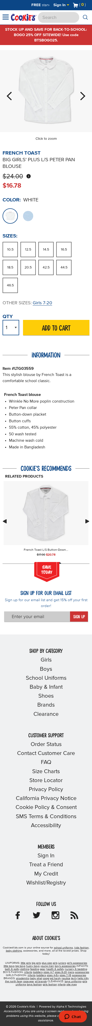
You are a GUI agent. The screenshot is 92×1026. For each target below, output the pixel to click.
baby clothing (14, 950)
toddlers (38, 972)
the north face (13, 981)
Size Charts (46, 771)
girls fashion (50, 984)
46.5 (10, 285)
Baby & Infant (46, 687)
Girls (46, 660)
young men (47, 966)
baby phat (36, 978)
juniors (62, 963)
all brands (41, 981)
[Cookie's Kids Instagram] (55, 917)
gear (42, 969)
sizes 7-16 (65, 975)
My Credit (46, 874)
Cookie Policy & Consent (46, 807)
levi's (74, 978)
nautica (66, 978)
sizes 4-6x (53, 975)
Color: (12, 199)
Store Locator (46, 780)
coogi (46, 978)
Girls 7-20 (42, 303)
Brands (46, 705)
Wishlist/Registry (46, 883)
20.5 (28, 267)
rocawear (28, 981)
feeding (34, 969)
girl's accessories (77, 963)
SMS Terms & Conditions (46, 816)
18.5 (10, 267)
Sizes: (10, 236)
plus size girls (49, 963)
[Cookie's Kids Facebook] (17, 917)
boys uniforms (73, 981)
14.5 (46, 249)
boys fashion (34, 984)
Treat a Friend (46, 865)
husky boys (33, 966)
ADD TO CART (56, 328)
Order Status (46, 744)
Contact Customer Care (46, 753)
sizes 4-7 (48, 972)
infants (28, 972)
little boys (9, 966)
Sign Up (79, 617)
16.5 (64, 249)
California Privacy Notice (46, 798)
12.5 (28, 249)
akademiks (22, 978)
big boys (20, 966)
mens (71, 972)
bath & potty (12, 969)
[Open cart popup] (88, 5)
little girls (26, 963)
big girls (36, 963)
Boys (46, 669)
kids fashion (81, 947)
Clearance (46, 714)
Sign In (60, 5)
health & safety (55, 969)
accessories (82, 972)
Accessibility (46, 825)
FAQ (46, 762)
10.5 (10, 249)
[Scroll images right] (87, 521)
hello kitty (83, 978)
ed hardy (55, 978)
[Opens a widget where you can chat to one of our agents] (73, 1017)
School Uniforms (46, 678)
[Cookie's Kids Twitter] (36, 917)
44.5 (64, 267)
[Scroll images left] (5, 521)
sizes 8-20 (61, 972)
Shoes (46, 696)
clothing (24, 969)
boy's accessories (65, 966)
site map (71, 984)
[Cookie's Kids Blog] (74, 917)
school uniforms (63, 947)
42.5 (46, 267)
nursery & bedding (76, 969)
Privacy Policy (46, 789)
